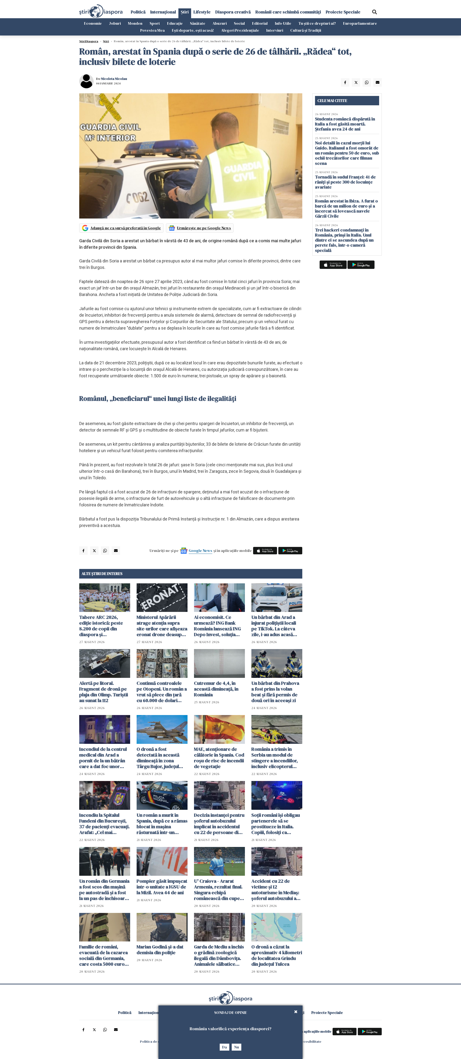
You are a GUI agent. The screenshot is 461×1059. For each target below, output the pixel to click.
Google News (200, 550)
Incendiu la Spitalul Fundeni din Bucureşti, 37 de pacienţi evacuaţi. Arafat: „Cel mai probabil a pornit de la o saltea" (104, 823)
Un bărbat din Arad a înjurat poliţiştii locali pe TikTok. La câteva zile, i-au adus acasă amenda (273, 625)
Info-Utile (283, 23)
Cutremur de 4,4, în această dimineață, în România (216, 689)
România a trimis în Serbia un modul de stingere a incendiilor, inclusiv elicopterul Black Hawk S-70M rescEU (274, 757)
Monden (135, 23)
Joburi (115, 23)
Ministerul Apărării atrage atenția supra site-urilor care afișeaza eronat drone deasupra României (162, 625)
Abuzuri (219, 23)
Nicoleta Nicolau (114, 78)
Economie (93, 23)
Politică (138, 12)
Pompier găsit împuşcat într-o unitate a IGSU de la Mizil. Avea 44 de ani (162, 886)
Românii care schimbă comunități (288, 12)
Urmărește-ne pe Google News (204, 228)
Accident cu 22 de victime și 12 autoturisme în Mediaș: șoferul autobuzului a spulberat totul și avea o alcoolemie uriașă (276, 889)
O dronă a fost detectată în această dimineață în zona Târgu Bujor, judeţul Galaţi (158, 757)
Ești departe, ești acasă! (193, 30)
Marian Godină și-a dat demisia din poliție (160, 949)
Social (239, 23)
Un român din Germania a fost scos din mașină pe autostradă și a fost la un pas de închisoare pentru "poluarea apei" (104, 889)
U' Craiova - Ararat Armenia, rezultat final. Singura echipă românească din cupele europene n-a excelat (219, 889)
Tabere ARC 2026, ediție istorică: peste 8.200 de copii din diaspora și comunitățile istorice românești (101, 625)
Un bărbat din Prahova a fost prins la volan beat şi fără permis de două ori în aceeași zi (275, 691)
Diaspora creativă (233, 12)
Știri (185, 12)
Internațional (163, 12)
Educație (175, 23)
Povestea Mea (152, 30)
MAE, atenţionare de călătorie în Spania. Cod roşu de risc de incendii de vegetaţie (219, 757)
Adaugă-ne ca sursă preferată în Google (125, 228)
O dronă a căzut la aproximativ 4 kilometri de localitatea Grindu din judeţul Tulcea (276, 955)
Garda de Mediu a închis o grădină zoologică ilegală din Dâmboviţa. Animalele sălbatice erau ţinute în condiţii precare (219, 955)
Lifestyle (202, 12)
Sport (155, 23)
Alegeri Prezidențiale (240, 30)
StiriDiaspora (88, 41)
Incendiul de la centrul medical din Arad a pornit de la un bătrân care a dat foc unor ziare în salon (103, 757)
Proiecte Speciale (343, 12)
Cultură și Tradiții (305, 30)
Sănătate (197, 23)
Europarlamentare (360, 23)
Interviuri (274, 30)
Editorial (260, 23)
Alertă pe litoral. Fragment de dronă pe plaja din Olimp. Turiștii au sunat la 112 (103, 691)
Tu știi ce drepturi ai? (317, 23)
